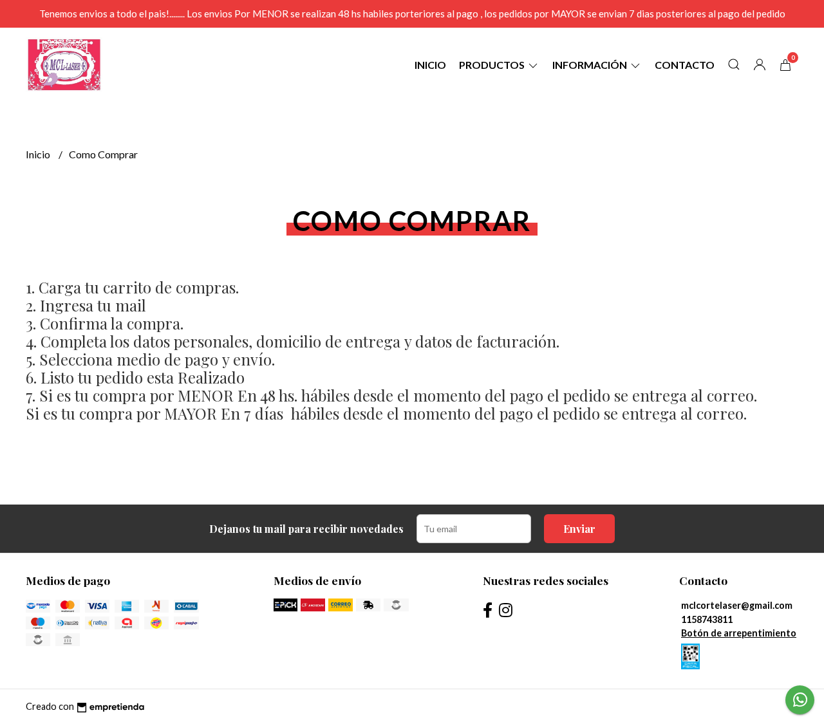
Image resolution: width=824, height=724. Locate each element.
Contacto (685, 65)
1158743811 (707, 619)
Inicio (430, 65)
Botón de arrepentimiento (738, 632)
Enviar (579, 528)
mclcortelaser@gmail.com (736, 605)
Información (590, 65)
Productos (493, 65)
